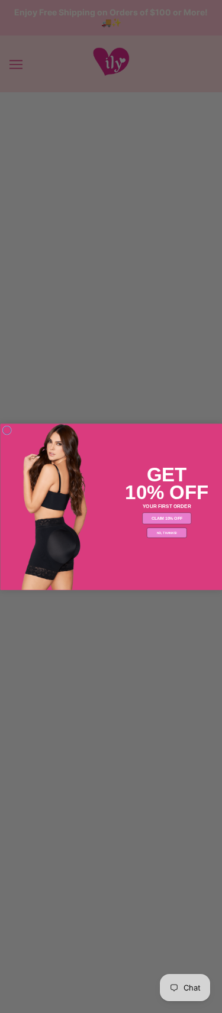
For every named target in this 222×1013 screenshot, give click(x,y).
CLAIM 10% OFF (166, 518)
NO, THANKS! (166, 532)
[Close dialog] (7, 430)
